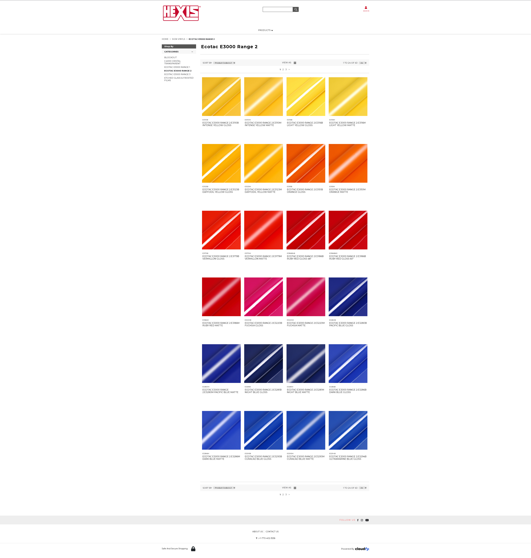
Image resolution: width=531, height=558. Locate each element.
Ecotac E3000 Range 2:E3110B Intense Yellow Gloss (220, 124)
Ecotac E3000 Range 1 (177, 67)
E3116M (332, 120)
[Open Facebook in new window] (358, 520)
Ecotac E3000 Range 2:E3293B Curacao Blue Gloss (263, 457)
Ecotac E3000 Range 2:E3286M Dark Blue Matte (221, 457)
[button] (296, 9)
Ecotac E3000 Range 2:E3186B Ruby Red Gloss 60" (347, 257)
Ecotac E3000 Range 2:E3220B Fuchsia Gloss (263, 324)
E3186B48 (291, 253)
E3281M (290, 387)
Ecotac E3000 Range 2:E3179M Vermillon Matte (263, 257)
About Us (257, 531)
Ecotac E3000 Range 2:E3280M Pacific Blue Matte (220, 391)
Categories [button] (171, 51)
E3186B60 (333, 253)
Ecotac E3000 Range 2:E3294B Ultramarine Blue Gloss (347, 457)
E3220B (248, 320)
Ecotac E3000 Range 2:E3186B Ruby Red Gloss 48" (305, 257)
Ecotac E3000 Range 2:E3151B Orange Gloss (305, 190)
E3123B (205, 186)
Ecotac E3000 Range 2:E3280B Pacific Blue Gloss (348, 324)
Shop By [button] (168, 46)
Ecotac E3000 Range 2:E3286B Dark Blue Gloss (347, 391)
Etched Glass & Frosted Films (179, 79)
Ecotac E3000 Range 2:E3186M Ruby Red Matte (221, 324)
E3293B (248, 453)
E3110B (205, 120)
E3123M (248, 186)
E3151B (289, 186)
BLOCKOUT (170, 57)
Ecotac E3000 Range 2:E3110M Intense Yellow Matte (263, 124)
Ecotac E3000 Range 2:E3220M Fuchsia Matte (306, 324)
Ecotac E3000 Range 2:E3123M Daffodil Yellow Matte (263, 190)
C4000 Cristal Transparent (172, 62)
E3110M (248, 120)
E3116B (289, 120)
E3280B (332, 320)
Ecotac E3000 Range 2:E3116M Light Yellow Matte (347, 124)
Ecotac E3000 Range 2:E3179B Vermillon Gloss (220, 257)
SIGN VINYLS (179, 39)
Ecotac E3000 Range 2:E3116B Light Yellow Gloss (305, 124)
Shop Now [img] (211, 141)
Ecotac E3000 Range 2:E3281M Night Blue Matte (305, 391)
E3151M (332, 186)
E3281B (248, 387)
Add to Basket (231, 141)
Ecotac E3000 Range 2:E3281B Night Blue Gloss (263, 391)
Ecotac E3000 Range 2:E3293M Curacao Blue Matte (306, 457)
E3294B (332, 453)
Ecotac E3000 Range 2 (202, 39)
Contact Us (272, 531)
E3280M (205, 387)
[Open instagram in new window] (362, 520)
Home (165, 39)
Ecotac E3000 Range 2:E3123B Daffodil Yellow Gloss (220, 190)
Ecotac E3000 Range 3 (177, 74)
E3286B (332, 387)
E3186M (205, 320)
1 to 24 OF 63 (350, 62)
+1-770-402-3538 (265, 538)
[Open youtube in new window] (367, 520)
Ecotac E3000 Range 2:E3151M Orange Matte (347, 190)
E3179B (205, 253)
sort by (207, 62)
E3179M (248, 253)
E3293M (290, 453)
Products (264, 30)
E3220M (290, 320)
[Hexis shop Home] (181, 22)
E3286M (205, 453)
